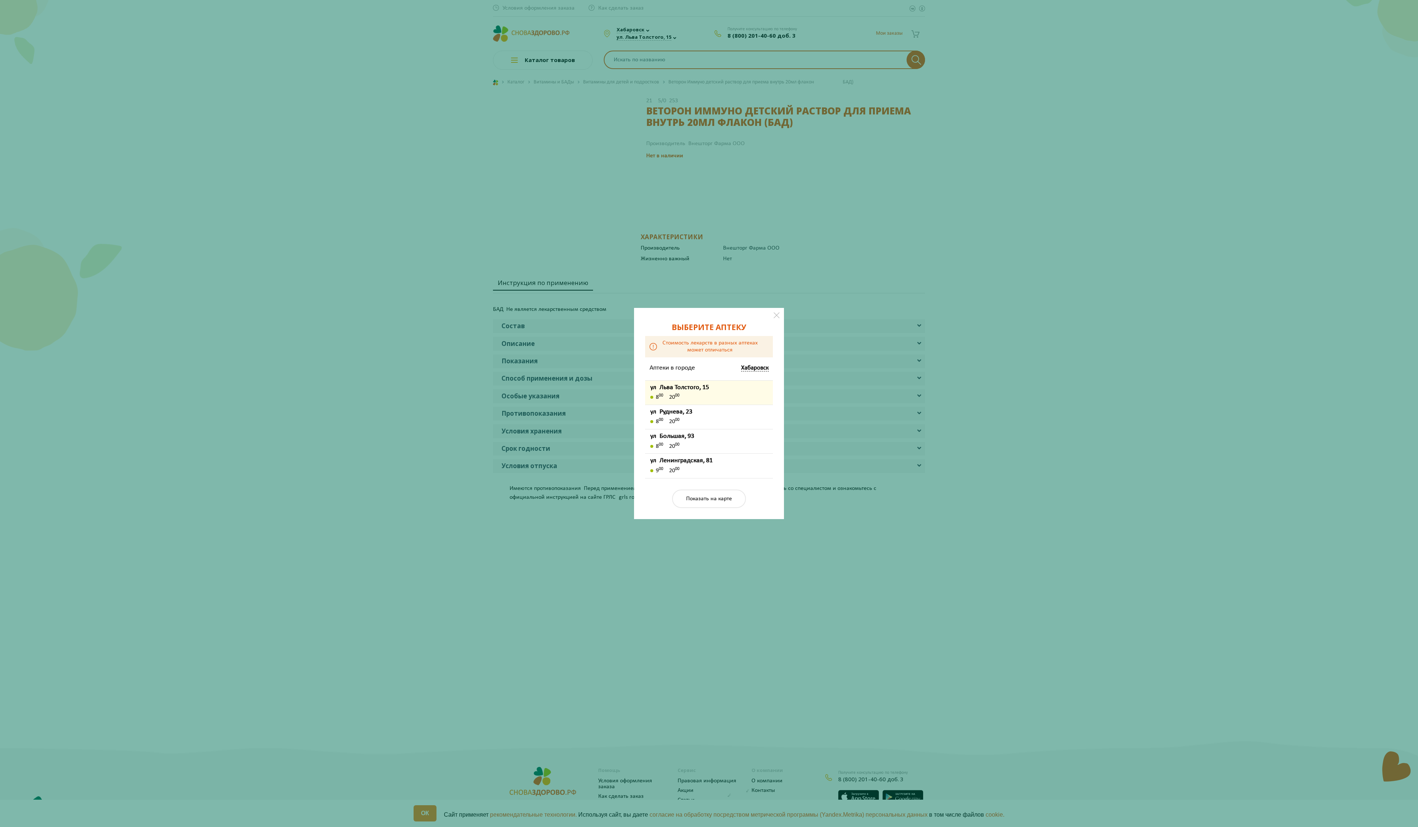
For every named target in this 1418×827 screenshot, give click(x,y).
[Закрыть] (776, 315)
